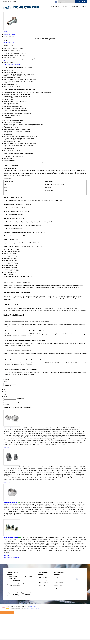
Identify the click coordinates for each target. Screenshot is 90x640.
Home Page (65, 6)
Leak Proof (6, 83)
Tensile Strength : (30, 430)
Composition (7, 136)
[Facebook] (56, 2)
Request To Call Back (9, 64)
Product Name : (47, 435)
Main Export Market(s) (10, 162)
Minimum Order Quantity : (39, 428)
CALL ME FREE (15, 557)
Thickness (6, 106)
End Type (6, 77)
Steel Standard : (61, 428)
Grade (5, 96)
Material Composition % (10, 92)
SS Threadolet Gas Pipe (10, 502)
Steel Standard (8, 131)
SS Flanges (42, 585)
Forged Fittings (43, 580)
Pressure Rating (8, 81)
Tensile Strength (8, 129)
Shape (5, 117)
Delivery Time (7, 158)
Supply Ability (7, 157)
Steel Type (6, 103)
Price (5, 70)
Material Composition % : (35, 442)
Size (5, 115)
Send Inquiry (81, 1)
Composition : (26, 470)
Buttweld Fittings (44, 577)
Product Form (7, 121)
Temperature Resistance (10, 79)
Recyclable (7, 135)
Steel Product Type (9, 119)
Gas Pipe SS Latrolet (9, 467)
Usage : (64, 430)
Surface (6, 99)
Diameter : (39, 444)
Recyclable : (36, 433)
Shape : (19, 435)
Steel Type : (62, 442)
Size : (76, 470)
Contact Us (83, 6)
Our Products (56, 6)
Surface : (15, 444)
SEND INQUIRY (7, 557)
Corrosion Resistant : (35, 476)
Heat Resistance (8, 105)
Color (5, 133)
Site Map (57, 588)
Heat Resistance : (76, 442)
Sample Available (8, 160)
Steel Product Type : (17, 437)
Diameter (6, 101)
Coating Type (7, 113)
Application (7, 126)
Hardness (6, 108)
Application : (34, 431)
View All (41, 588)
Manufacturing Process (10, 74)
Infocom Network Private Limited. (32, 608)
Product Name (8, 122)
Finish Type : (59, 444)
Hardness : (39, 437)
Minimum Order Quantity (10, 72)
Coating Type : (67, 474)
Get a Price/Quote (9, 42)
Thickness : (64, 437)
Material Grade (8, 128)
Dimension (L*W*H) (9, 94)
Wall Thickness (8, 76)
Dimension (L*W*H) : (54, 440)
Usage (5, 124)
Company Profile (74, 6)
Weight (5, 110)
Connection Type (8, 84)
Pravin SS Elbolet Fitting (11, 537)
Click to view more (9, 61)
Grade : (69, 511)
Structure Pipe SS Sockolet (11, 428)
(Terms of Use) (32, 606)
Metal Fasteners (43, 583)
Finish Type (7, 98)
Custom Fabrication (9, 86)
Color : (47, 433)
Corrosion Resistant (9, 112)
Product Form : (73, 435)
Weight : (46, 439)
